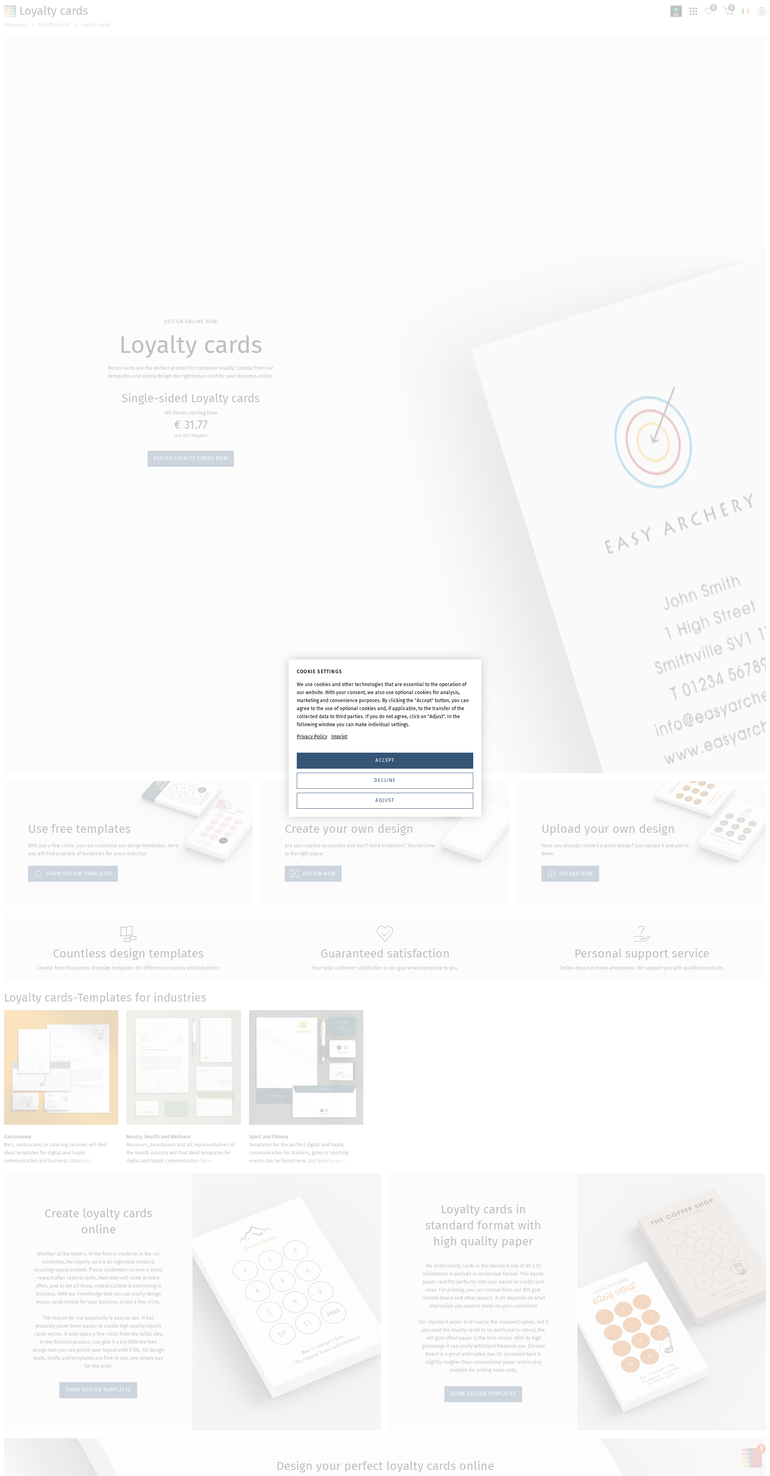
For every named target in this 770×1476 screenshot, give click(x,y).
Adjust (384, 800)
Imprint (339, 736)
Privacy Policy (312, 736)
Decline (384, 780)
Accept (384, 760)
